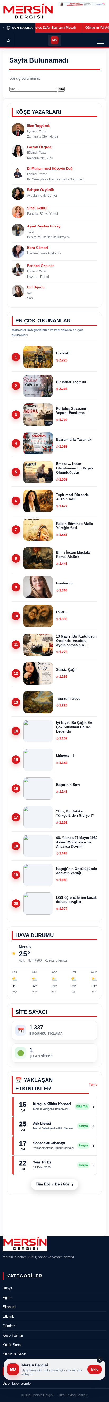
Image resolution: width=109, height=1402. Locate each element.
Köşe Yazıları (13, 1335)
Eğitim (7, 1298)
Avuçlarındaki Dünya (42, 195)
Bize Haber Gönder (17, 1383)
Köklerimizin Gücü (40, 158)
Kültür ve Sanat (14, 1354)
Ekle (94, 1369)
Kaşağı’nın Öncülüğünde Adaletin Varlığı (76, 871)
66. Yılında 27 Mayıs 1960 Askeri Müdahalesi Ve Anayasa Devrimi (76, 842)
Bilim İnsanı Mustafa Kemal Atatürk (73, 554)
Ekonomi (9, 1307)
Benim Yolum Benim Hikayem (48, 237)
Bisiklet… (64, 353)
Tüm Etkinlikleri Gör (55, 1184)
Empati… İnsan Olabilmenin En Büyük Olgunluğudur (74, 468)
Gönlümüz (64, 583)
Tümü (93, 1084)
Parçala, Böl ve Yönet (42, 214)
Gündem (9, 1326)
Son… (31, 298)
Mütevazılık (65, 756)
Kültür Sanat (12, 1345)
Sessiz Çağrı (66, 670)
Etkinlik (8, 1316)
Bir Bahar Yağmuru (71, 382)
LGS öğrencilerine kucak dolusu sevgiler (76, 900)
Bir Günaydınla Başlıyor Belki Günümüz (55, 179)
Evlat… (62, 612)
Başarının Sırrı (68, 785)
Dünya (7, 1288)
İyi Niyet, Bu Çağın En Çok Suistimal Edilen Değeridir (74, 727)
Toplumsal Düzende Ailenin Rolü (72, 497)
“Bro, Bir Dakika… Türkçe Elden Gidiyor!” (75, 813)
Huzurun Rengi (38, 277)
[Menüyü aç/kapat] (100, 40)
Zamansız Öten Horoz (42, 137)
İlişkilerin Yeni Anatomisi (44, 253)
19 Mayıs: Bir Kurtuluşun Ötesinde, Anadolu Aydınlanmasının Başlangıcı (76, 640)
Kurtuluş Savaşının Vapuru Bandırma (71, 411)
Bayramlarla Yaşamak (73, 439)
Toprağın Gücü (68, 698)
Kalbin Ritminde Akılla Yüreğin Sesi (74, 526)
